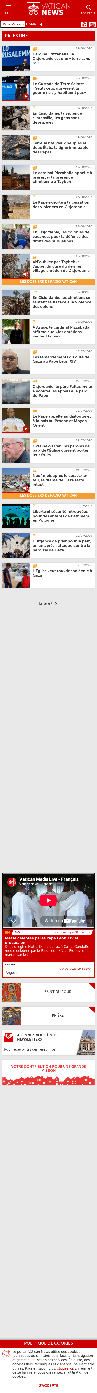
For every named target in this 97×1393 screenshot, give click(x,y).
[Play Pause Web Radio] (42, 24)
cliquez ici (65, 1368)
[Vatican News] (48, 9)
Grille (92, 24)
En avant (45, 603)
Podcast (84, 24)
